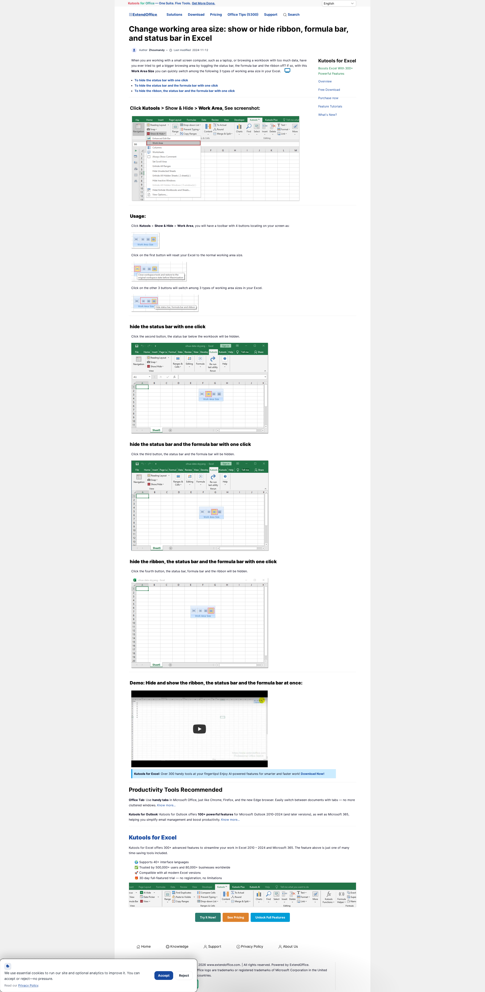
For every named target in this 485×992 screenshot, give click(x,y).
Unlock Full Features (270, 917)
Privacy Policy (252, 946)
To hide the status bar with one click (161, 80)
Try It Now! (208, 917)
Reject (184, 975)
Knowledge (179, 946)
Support (270, 14)
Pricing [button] (216, 14)
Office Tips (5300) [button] (243, 14)
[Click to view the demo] (285, 71)
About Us (290, 946)
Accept (164, 975)
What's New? (327, 115)
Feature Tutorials (330, 106)
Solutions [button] (174, 14)
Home (146, 946)
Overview (325, 81)
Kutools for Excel (153, 837)
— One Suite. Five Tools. (171, 3)
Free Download (329, 90)
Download (196, 14)
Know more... (166, 805)
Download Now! (312, 774)
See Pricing (235, 917)
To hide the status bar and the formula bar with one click (176, 85)
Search (294, 14)
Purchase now (328, 98)
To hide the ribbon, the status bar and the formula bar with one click (185, 91)
